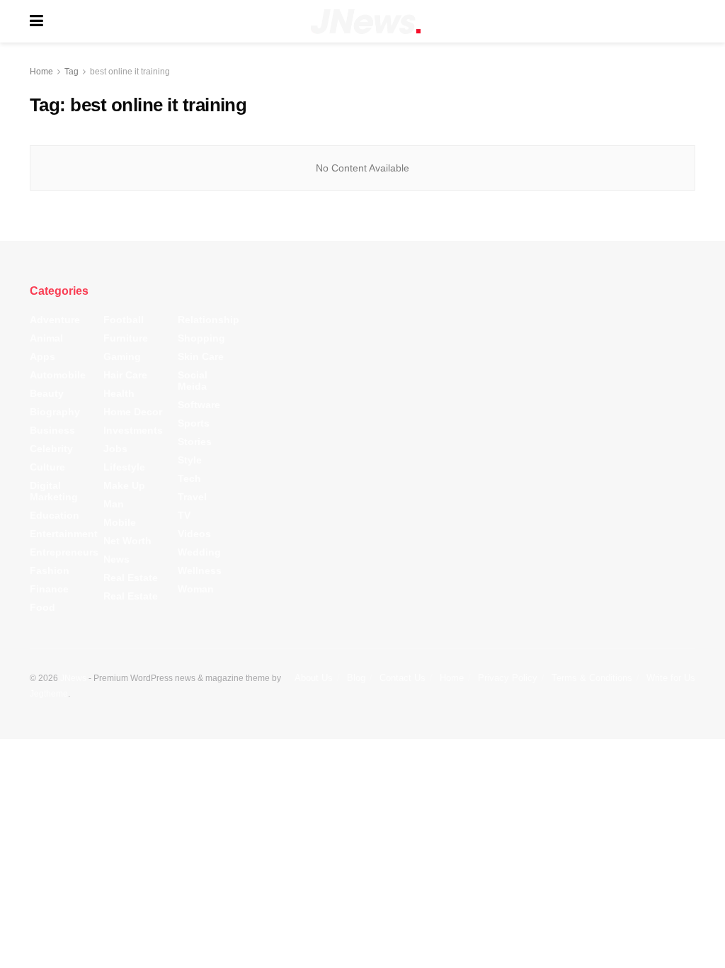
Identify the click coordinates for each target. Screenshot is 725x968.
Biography (55, 411)
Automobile (58, 375)
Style (190, 460)
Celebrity (51, 448)
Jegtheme (49, 694)
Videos (194, 533)
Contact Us (402, 677)
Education (54, 515)
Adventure (55, 319)
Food (42, 607)
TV (184, 515)
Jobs (115, 448)
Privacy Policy (507, 677)
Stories (195, 441)
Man (113, 504)
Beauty (47, 393)
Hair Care (125, 375)
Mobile (119, 522)
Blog (356, 677)
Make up (124, 485)
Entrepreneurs (64, 552)
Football (123, 319)
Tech (189, 478)
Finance (49, 589)
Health (119, 393)
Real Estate (130, 577)
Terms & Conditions (592, 677)
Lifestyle (124, 467)
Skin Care (201, 356)
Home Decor (132, 411)
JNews (73, 678)
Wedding (199, 552)
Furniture (125, 338)
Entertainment (64, 533)
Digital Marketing (54, 491)
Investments (133, 430)
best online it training (130, 72)
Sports (194, 423)
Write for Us (670, 677)
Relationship (208, 319)
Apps (42, 356)
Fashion (49, 570)
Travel (192, 496)
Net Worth (127, 540)
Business (52, 430)
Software (199, 404)
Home (41, 72)
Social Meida (192, 380)
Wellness (200, 570)
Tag (71, 72)
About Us (314, 677)
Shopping (201, 338)
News (116, 559)
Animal (46, 338)
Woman (196, 589)
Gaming (122, 356)
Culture (47, 467)
